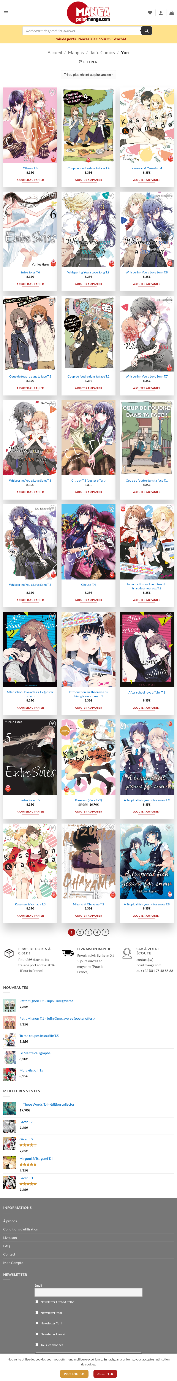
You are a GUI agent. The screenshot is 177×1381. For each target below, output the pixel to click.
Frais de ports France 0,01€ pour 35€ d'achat (90, 39)
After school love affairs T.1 (146, 692)
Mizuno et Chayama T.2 (88, 904)
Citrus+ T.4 (88, 584)
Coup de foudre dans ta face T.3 (30, 376)
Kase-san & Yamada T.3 (30, 904)
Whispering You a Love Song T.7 (147, 376)
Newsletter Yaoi (51, 1312)
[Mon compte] (161, 12)
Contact (9, 1254)
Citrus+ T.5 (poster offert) (88, 480)
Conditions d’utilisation (20, 1229)
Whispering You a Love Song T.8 (147, 272)
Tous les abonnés (51, 1345)
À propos (10, 1221)
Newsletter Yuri (51, 1323)
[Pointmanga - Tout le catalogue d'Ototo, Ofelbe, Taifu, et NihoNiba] (88, 13)
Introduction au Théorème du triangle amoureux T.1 (88, 694)
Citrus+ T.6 (30, 168)
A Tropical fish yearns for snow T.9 (147, 800)
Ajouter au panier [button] (30, 179)
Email (38, 1285)
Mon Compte (13, 1262)
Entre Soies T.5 (30, 800)
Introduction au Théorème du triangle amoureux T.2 (146, 586)
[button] (5, 12)
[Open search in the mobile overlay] (87, 30)
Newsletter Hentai (52, 1334)
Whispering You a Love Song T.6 (30, 480)
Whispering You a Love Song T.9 (88, 272)
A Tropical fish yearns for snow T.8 (147, 904)
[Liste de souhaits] (150, 12)
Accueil (54, 52)
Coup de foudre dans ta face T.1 (147, 480)
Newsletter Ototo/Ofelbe (57, 1302)
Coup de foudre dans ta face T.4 (88, 168)
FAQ (6, 1246)
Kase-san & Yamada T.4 (146, 168)
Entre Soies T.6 (30, 272)
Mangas (76, 52)
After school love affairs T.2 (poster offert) (30, 694)
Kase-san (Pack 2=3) (88, 800)
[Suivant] (105, 932)
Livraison (10, 1237)
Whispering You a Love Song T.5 (30, 584)
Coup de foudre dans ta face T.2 (88, 376)
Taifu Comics (102, 52)
